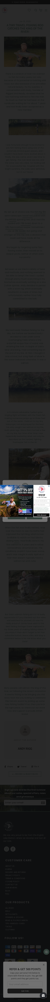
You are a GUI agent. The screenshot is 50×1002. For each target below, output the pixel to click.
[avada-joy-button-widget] (43, 995)
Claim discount (41, 515)
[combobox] (35, 504)
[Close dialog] (49, 486)
